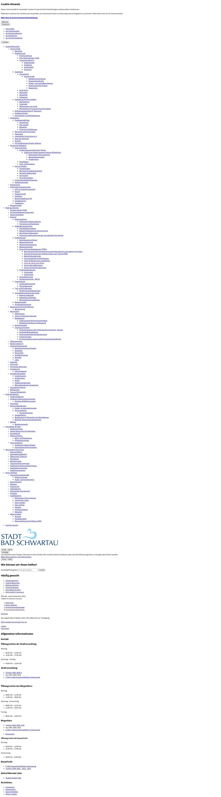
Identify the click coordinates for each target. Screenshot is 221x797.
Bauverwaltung (21, 219)
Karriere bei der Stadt (18, 210)
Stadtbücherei (15, 496)
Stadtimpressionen (17, 470)
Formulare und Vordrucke (29, 224)
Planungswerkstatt (36, 81)
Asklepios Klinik (16, 429)
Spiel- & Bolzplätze (27, 164)
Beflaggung (14, 390)
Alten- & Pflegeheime (23, 438)
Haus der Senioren (22, 138)
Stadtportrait (20, 53)
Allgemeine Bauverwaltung (30, 221)
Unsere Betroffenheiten (33, 265)
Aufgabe (18, 357)
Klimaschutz (15, 184)
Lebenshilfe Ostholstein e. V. (26, 136)
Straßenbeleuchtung (23, 304)
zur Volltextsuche (12, 31)
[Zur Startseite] (30, 547)
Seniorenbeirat (21, 410)
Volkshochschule (21, 182)
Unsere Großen (21, 166)
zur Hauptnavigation (14, 33)
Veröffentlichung (21, 355)
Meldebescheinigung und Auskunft (32, 323)
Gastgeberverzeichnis (18, 468)
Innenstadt (28, 272)
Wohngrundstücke (26, 295)
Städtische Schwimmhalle (25, 445)
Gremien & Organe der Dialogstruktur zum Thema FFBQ (46, 254)
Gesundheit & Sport (13, 426)
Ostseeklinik (15, 433)
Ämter (17, 380)
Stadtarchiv (14, 486)
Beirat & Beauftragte (18, 406)
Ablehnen (5, 22)
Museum (13, 484)
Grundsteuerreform (18, 387)
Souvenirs (28, 69)
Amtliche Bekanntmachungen (22, 212)
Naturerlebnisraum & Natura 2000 (28, 521)
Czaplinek (23, 104)
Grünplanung (20, 281)
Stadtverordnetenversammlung (22, 399)
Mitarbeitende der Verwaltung (26, 385)
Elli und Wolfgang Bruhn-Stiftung (28, 143)
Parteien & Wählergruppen (25, 401)
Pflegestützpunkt (22, 440)
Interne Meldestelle (18, 392)
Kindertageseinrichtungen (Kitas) (32, 150)
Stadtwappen (29, 62)
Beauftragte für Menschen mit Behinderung (32, 417)
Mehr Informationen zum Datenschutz (16, 557)
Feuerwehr (19, 134)
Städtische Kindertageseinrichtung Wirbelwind (42, 152)
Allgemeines (20, 314)
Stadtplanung (20, 237)
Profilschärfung (25, 55)
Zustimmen (5, 24)
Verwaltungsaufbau (17, 373)
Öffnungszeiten (16, 341)
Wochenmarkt (15, 461)
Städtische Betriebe (22, 383)
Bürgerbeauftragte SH (23, 198)
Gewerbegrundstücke (27, 297)
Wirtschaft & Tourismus (15, 449)
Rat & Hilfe (19, 353)
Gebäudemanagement (23, 226)
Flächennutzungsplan (28, 244)
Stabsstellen (20, 378)
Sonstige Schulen (26, 178)
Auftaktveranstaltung (37, 79)
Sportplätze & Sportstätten (26, 447)
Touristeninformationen (20, 463)
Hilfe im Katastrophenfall (25, 189)
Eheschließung (20, 371)
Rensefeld (23, 95)
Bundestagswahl (21, 424)
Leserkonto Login (22, 500)
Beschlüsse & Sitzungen (28, 233)
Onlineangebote (21, 509)
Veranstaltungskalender (19, 475)
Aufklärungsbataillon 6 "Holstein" (28, 111)
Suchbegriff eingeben (9, 570)
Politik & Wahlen (12, 394)
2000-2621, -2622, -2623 (18, 768)
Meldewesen (19, 318)
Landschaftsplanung (27, 284)
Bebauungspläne (26, 247)
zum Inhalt (10, 29)
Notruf (17, 191)
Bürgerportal (20, 309)
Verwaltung (23, 122)
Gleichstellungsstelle (18, 346)
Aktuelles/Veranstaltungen (25, 348)
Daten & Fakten (16, 452)
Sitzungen (14, 403)
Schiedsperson (20, 201)
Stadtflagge (28, 67)
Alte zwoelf (23, 125)
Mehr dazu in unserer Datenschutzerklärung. (19, 17)
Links (17, 360)
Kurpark (18, 516)
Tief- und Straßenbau (23, 288)
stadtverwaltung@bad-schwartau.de (23, 677)
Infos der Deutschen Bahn (34, 263)
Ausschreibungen (17, 214)
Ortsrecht (14, 364)
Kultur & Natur (11, 472)
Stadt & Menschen (13, 46)
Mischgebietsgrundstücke (29, 300)
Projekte (13, 493)
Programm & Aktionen (28, 129)
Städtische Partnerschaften (25, 99)
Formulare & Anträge (18, 366)
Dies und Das (20, 505)
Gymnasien (23, 175)
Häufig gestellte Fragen (38, 85)
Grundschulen (24, 168)
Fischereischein (25, 337)
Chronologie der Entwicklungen (36, 258)
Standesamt (15, 369)
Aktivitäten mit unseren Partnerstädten (35, 108)
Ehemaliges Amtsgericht (20, 491)
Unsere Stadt (15, 49)
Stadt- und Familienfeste (24, 479)
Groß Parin (23, 90)
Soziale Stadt (29, 76)
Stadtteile (19, 72)
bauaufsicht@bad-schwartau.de (21, 766)
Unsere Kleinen (21, 148)
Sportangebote (16, 443)
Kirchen (18, 141)
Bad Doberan (24, 102)
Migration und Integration (25, 132)
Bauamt (13, 217)
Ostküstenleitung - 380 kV (29, 279)
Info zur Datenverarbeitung (25, 316)
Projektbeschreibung (27, 228)
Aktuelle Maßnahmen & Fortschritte (33, 231)
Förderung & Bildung (18, 145)
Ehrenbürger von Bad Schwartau (27, 115)
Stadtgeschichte (21, 113)
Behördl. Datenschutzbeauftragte (28, 419)
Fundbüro (18, 196)
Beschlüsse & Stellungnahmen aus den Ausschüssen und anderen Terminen (53, 251)
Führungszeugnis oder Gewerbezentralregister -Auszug (41, 330)
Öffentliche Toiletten (18, 456)
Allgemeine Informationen (39, 155)
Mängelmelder (16, 205)
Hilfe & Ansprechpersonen (20, 187)
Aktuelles (18, 51)
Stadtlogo (28, 65)
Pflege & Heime (16, 436)
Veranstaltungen (26, 413)
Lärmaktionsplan (26, 277)
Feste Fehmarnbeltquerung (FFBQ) (33, 249)
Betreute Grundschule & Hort (30, 171)
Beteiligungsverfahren (28, 240)
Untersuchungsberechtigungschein (33, 334)
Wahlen (13, 422)
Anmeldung (23, 161)
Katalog (18, 507)
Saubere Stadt (20, 194)
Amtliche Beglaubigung (28, 332)
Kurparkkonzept (25, 286)
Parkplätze (14, 459)
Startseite (10, 603)
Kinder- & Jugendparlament (26, 408)
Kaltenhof (23, 92)
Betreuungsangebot (37, 157)
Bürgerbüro (14, 311)
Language (5, 552)
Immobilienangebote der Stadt (27, 293)
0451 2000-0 (14, 672)
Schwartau (23, 97)
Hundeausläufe (20, 519)
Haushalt (13, 362)
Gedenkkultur (15, 489)
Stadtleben (14, 118)
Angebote (19, 350)
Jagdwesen (19, 203)
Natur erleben (15, 514)
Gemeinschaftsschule (27, 173)
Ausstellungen (16, 482)
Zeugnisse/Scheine (22, 327)
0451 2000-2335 (15, 725)
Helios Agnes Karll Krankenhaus (22, 431)
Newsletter (33, 88)
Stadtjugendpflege (22, 120)
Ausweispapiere (21, 325)
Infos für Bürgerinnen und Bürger (37, 261)
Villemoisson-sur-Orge (28, 106)
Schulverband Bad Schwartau (26, 180)
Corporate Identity (26, 60)
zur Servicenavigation (14, 38)
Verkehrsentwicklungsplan (29, 290)
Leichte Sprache (12, 525)
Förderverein (34, 159)
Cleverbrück (24, 74)
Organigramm (20, 376)
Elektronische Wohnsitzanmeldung (33, 320)
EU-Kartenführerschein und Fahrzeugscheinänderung (40, 339)
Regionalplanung (26, 242)
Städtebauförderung (27, 270)
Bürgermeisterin (16, 343)
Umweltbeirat (20, 415)
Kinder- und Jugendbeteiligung (41, 83)
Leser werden (20, 502)
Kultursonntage (21, 477)
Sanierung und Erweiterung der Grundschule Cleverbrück (41, 235)
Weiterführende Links (32, 256)
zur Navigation (11, 35)
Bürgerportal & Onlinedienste (22, 307)
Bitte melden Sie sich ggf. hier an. (14, 622)
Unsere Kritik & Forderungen (35, 267)
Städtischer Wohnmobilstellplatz (23, 466)
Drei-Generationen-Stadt (29, 58)
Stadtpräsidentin (17, 396)
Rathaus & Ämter (12, 208)
